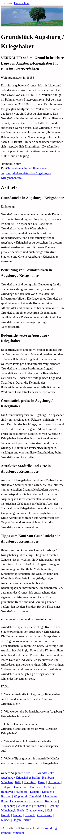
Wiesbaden (24, 805)
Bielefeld (35, 796)
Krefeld (5, 815)
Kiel (49, 810)
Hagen (17, 820)
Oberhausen (44, 815)
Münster (39, 805)
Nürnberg (22, 791)
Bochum (6, 796)
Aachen (17, 815)
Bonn (4, 801)
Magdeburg (8, 805)
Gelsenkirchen (19, 801)
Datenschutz (21, 3)
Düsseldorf (21, 787)
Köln (18, 782)
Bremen (35, 787)
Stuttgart (6, 787)
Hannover (7, 791)
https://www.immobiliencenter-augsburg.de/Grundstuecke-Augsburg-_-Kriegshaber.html (26, 173)
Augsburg (52, 805)
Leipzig (35, 791)
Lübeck (5, 820)
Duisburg (48, 787)
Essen (41, 782)
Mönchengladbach (12, 810)
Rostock (30, 815)
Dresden (47, 791)
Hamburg (48, 777)
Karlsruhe (51, 801)
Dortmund (54, 782)
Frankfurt (30, 782)
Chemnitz (37, 801)
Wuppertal (20, 796)
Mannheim (50, 796)
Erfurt (27, 820)
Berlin (36, 777)
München (7, 782)
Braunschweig (35, 810)
